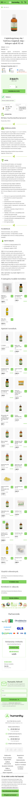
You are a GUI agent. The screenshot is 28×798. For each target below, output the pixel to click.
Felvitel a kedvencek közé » (8, 100)
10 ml (7, 153)
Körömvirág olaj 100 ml (5, 465)
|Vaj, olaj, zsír (6, 7)
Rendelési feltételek (7, 766)
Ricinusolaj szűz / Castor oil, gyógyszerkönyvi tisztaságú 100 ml (5, 418)
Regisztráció (20, 755)
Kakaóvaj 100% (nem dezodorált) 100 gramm (5, 488)
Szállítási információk (7, 762)
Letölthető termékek (20, 768)
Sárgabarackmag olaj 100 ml (5, 369)
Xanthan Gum (18, 511)
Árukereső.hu (7, 629)
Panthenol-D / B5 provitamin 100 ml (4, 534)
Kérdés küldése (14, 598)
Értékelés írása (14, 582)
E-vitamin (3, 345)
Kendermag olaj (18, 533)
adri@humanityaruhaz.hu (15, 733)
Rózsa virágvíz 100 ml (4, 441)
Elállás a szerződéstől (7, 769)
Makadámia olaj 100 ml (5, 511)
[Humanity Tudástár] (14, 605)
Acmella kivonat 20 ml (18, 487)
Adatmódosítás (20, 760)
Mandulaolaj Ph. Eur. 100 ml (18, 296)
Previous (3, 667)
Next (24, 667)
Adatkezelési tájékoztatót (14, 703)
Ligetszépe (7, 272)
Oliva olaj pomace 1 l (3, 319)
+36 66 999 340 (15, 729)
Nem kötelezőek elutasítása (10, 791)
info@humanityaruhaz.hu (15, 743)
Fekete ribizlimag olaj (18, 416)
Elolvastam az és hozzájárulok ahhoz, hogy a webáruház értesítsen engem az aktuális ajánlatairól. (13, 704)
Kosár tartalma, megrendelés (7, 758)
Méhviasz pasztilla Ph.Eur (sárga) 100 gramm (18, 392)
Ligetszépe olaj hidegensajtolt (18, 465)
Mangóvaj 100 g (18, 558)
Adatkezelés (7, 755)
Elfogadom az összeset (10, 795)
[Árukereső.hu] (7, 627)
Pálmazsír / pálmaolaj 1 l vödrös (4, 297)
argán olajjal (16, 272)
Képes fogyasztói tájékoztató (7, 773)
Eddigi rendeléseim (20, 762)
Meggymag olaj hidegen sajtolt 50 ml (18, 442)
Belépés (20, 757)
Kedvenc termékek (20, 764)
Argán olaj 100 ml (18, 369)
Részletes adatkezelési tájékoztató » (10, 787)
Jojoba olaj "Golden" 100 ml (18, 347)
